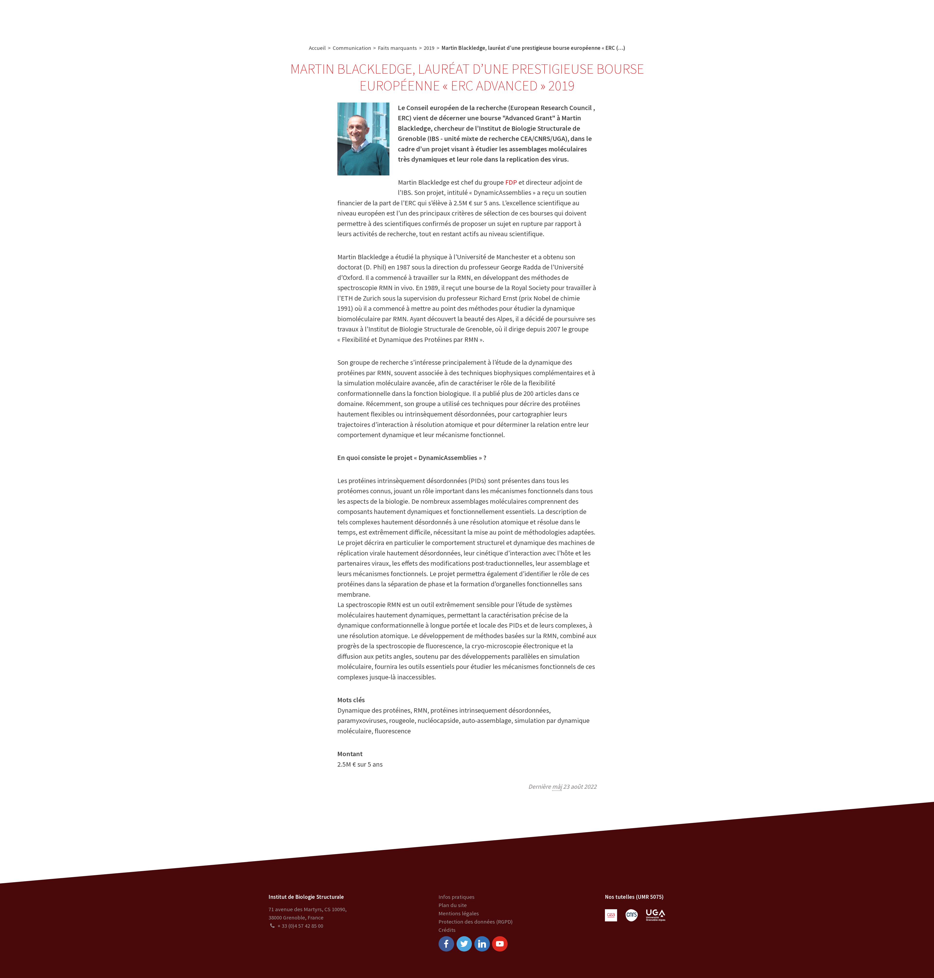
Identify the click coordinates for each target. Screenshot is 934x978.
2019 (429, 47)
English (890, 18)
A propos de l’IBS (327, 18)
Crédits (447, 929)
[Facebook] (446, 944)
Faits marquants (397, 47)
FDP (511, 182)
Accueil (317, 47)
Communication (467, 18)
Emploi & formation (521, 18)
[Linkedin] (482, 944)
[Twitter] (464, 944)
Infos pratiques (457, 896)
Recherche (370, 18)
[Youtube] (500, 944)
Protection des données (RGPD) (476, 921)
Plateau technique (415, 18)
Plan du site (453, 905)
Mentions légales (459, 913)
